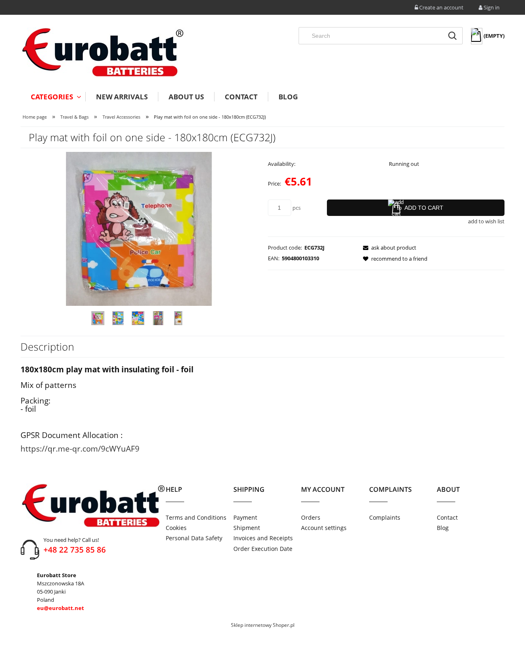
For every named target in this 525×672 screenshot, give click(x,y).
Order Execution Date (262, 549)
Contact (447, 517)
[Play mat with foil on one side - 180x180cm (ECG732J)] (98, 318)
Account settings (324, 528)
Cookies (176, 528)
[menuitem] (53, 97)
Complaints (384, 517)
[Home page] (103, 52)
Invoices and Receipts (263, 538)
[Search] (452, 35)
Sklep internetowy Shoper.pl (262, 625)
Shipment (246, 528)
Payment (245, 517)
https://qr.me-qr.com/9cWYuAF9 (80, 448)
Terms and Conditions (196, 517)
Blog (443, 528)
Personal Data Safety (194, 538)
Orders (310, 517)
